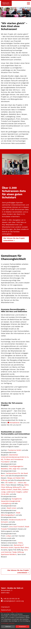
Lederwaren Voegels (14, 492)
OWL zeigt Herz (14, 469)
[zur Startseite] (6, 3)
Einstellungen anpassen (8, 623)
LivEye (8, 536)
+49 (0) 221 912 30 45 (11, 599)
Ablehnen (8, 626)
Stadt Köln (17, 489)
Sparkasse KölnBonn (9, 554)
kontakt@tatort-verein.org (13, 601)
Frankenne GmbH (14, 450)
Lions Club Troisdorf (16, 527)
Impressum (5, 607)
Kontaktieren (15, 423)
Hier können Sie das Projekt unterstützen (18, 571)
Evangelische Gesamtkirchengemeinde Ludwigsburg (11, 501)
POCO (20, 543)
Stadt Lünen (11, 508)
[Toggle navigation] (28, 3)
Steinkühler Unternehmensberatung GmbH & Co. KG (15, 457)
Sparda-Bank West (21, 547)
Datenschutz (6, 610)
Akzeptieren (22, 626)
